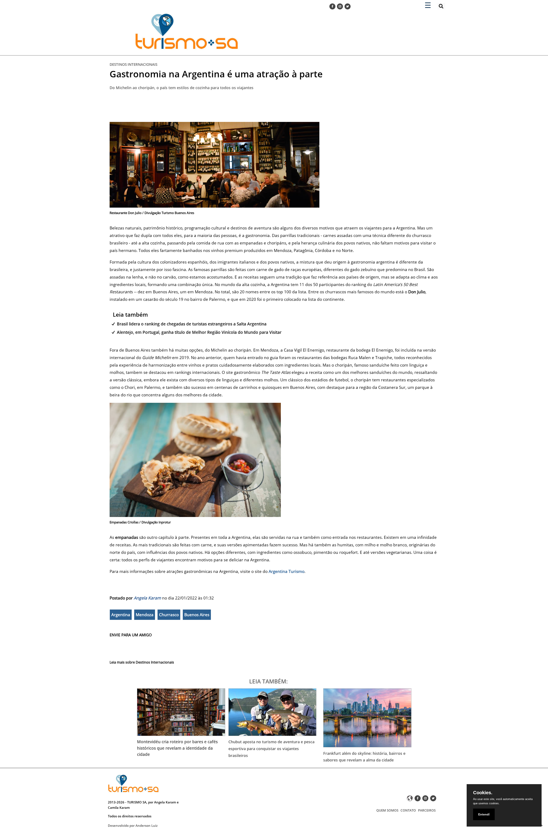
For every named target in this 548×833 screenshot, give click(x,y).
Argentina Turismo (286, 571)
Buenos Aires (196, 614)
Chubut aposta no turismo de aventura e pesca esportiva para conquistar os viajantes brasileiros (271, 748)
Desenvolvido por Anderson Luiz (133, 825)
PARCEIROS (427, 810)
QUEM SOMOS (387, 810)
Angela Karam (147, 598)
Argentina (120, 614)
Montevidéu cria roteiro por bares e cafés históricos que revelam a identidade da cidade (177, 748)
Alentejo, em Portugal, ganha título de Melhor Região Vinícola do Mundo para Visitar (199, 332)
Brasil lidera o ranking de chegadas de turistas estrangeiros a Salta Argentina (192, 324)
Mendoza (144, 614)
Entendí (484, 814)
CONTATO (408, 810)
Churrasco (169, 614)
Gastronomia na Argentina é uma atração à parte (216, 74)
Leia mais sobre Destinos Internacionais (142, 662)
